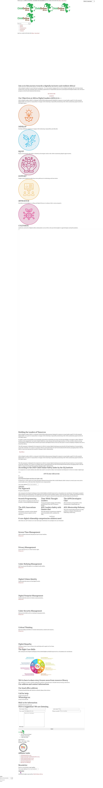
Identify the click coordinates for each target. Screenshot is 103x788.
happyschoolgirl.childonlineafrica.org (30, 756)
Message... (21, 726)
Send (52, 729)
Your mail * (22, 711)
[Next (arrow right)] (1, 781)
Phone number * (56, 711)
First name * (22, 709)
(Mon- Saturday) (62, 0)
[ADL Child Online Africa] (26, 7)
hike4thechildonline (26, 761)
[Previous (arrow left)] (0, 781)
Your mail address (22, 484)
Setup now (21, 535)
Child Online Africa (38, 774)
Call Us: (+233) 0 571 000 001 (51, 0)
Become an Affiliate (26, 762)
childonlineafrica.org (26, 755)
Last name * (56, 709)
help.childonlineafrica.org (27, 758)
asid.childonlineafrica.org (27, 759)
